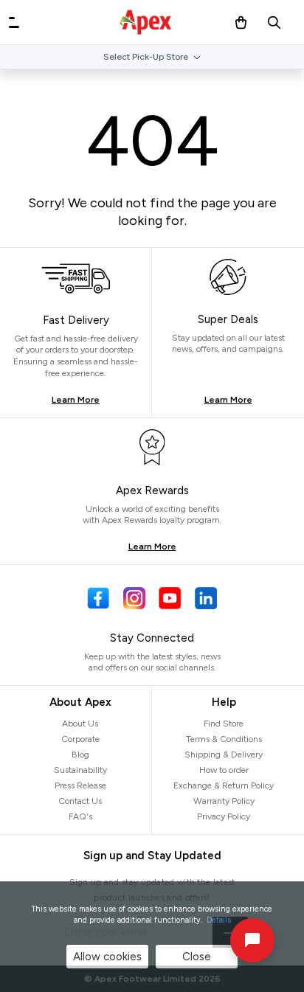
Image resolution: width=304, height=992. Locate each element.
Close (196, 956)
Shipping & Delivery (223, 754)
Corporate (80, 739)
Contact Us (80, 801)
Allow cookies (107, 956)
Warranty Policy (224, 801)
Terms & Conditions (224, 739)
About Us (80, 723)
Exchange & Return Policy (223, 785)
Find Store (223, 723)
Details (219, 920)
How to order (224, 770)
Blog (80, 754)
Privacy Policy (223, 816)
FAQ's (80, 816)
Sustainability (80, 770)
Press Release (80, 785)
